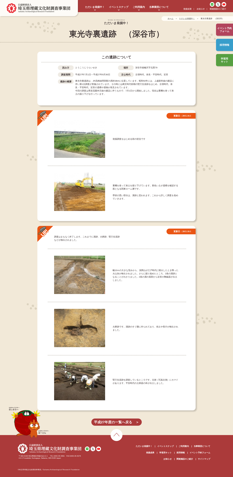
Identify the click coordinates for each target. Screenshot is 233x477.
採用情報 (224, 45)
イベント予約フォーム (200, 452)
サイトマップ (204, 459)
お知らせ (201, 9)
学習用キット (224, 60)
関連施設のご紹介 (218, 9)
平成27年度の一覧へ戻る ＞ (116, 422)
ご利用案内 (139, 7)
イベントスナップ (118, 7)
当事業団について (159, 7)
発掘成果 (187, 9)
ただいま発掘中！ (95, 7)
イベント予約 (224, 29)
